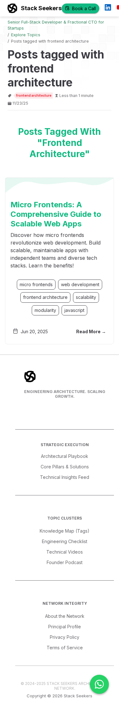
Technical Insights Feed (64, 477)
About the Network (64, 616)
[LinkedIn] (108, 8)
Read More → (91, 331)
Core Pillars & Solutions (65, 466)
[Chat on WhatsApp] (99, 684)
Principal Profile (64, 626)
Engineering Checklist (64, 541)
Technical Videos (64, 552)
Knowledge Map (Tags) (64, 531)
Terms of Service (65, 647)
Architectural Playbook (64, 456)
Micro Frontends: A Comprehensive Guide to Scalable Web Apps (55, 214)
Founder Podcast (65, 562)
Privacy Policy (64, 637)
